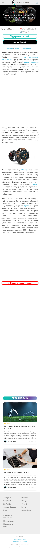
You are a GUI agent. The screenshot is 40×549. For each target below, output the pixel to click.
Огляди (24, 501)
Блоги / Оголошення (23, 48)
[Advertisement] (20, 104)
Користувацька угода (20, 539)
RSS (5, 510)
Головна (9, 48)
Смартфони (26, 510)
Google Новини (9, 507)
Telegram (7, 498)
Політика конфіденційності (20, 541)
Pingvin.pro (22, 2)
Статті (24, 504)
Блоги (23, 507)
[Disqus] (20, 314)
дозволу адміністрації (27, 547)
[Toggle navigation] (3, 3)
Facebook (7, 501)
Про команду (8, 521)
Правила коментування (21, 283)
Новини (24, 498)
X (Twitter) (7, 504)
